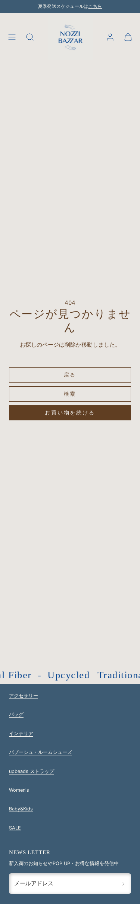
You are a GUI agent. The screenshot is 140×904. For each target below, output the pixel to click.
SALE (15, 828)
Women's (19, 790)
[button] (12, 37)
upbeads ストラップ (31, 771)
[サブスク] (123, 883)
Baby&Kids (21, 809)
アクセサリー (23, 695)
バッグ (16, 714)
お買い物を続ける (70, 412)
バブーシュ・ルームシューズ (40, 752)
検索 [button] (70, 393)
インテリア (21, 733)
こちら (95, 6)
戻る (70, 374)
